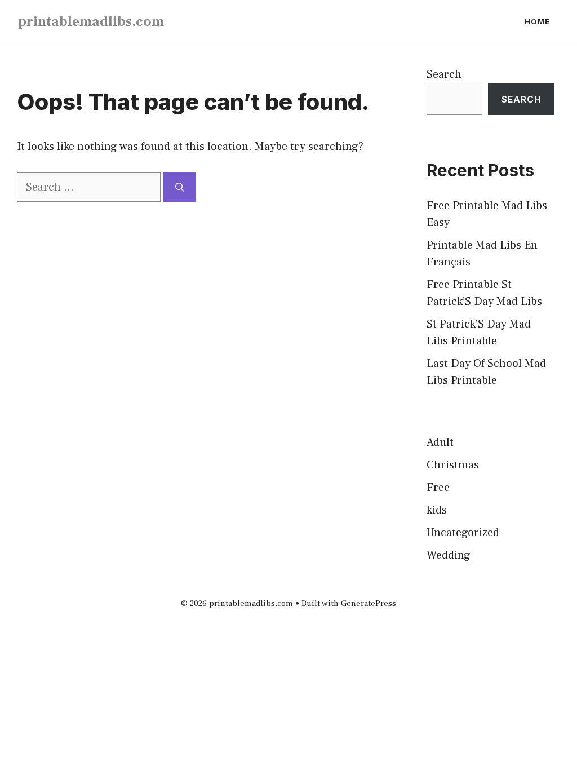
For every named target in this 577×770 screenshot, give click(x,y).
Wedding (449, 555)
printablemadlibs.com (91, 21)
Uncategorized (463, 532)
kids (437, 510)
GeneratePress (368, 603)
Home (537, 21)
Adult (440, 442)
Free (438, 487)
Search (444, 74)
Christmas (453, 465)
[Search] (179, 187)
